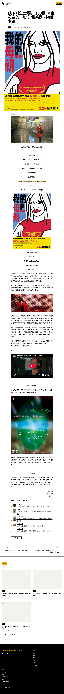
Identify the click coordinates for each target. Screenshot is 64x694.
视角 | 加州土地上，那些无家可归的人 (17, 550)
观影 (9, 27)
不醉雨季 (14, 537)
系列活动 (35, 662)
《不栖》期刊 (5, 677)
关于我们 (35, 665)
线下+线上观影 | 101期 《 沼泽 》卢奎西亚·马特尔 (47, 551)
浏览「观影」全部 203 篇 (8, 635)
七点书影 (13, 477)
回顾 (34, 660)
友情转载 (4, 672)
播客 (3, 674)
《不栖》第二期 (5, 682)
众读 (3, 679)
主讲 (34, 655)
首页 (34, 653)
